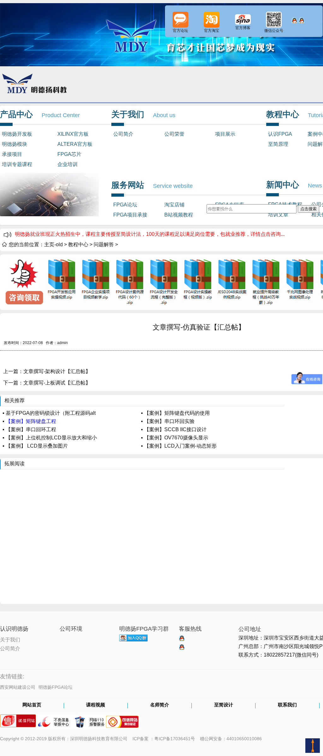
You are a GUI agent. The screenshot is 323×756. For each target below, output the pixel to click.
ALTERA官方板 (74, 144)
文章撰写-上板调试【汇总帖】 (57, 382)
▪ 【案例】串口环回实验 (168, 421)
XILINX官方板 (73, 134)
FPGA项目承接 (130, 214)
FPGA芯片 (69, 154)
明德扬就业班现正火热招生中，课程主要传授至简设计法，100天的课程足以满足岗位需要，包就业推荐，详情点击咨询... (150, 234)
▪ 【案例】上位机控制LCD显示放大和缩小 (50, 437)
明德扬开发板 (17, 134)
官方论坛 (180, 30)
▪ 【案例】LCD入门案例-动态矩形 (179, 446)
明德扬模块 (14, 144)
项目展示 (225, 134)
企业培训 (67, 164)
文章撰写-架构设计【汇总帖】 (57, 371)
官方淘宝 (211, 30)
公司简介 (123, 134)
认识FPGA (280, 134)
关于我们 (10, 639)
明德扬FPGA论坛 (55, 687)
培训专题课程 (17, 164)
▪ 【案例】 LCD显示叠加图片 (35, 446)
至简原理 (278, 144)
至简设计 (223, 705)
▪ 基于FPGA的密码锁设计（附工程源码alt (49, 413)
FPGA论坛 (125, 204)
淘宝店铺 (174, 204)
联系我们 (287, 705)
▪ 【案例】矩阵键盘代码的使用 (175, 413)
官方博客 (242, 28)
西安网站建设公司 (17, 687)
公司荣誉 (174, 134)
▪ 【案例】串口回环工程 (29, 429)
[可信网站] (122, 718)
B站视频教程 (178, 214)
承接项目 (12, 154)
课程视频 (95, 705)
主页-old (53, 244)
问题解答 (104, 244)
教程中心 (78, 244)
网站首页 (31, 705)
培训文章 (278, 214)
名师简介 (159, 705)
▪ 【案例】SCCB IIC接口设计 (174, 429)
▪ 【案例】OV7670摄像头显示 (174, 437)
